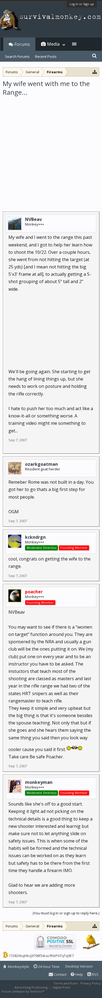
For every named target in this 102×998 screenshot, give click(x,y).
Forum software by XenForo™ (23, 991)
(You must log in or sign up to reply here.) (66, 913)
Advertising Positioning (31, 987)
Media (53, 44)
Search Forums (17, 56)
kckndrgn (35, 537)
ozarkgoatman (41, 464)
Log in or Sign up (82, 4)
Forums (22, 44)
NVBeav (33, 219)
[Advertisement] (51, 150)
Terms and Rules (65, 983)
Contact (59, 974)
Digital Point (61, 987)
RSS (94, 974)
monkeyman (38, 782)
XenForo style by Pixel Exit (64, 991)
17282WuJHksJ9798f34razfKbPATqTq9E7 (41, 955)
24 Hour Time (48, 966)
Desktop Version (79, 966)
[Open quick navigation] (94, 71)
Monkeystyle (18, 966)
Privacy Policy (91, 983)
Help (79, 974)
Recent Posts (46, 56)
